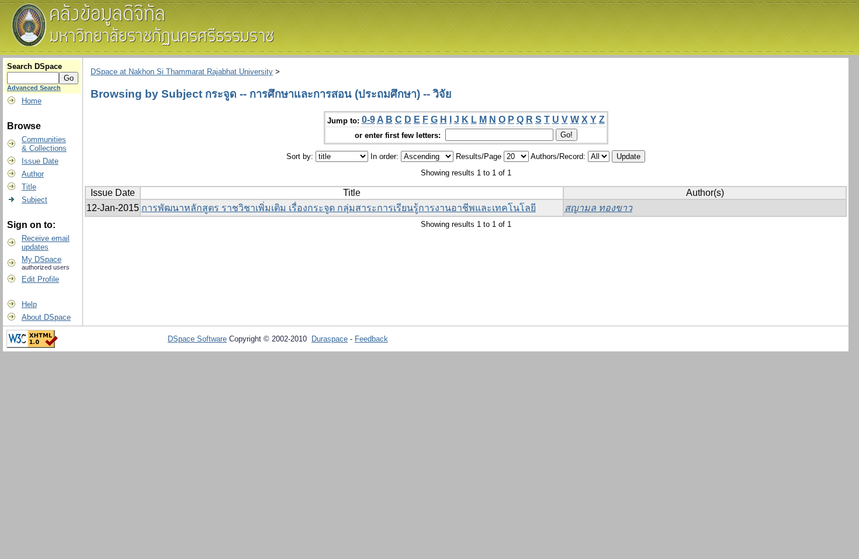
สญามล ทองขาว (598, 208)
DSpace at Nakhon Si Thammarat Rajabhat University (182, 71)
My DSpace (41, 259)
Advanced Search (34, 87)
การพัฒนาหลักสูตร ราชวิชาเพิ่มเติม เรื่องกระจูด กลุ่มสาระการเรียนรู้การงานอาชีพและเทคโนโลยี (338, 208)
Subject (34, 199)
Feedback (371, 338)
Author (33, 174)
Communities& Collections (44, 144)
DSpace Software (197, 338)
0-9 (368, 120)
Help (29, 304)
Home (31, 100)
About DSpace (46, 317)
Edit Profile (40, 279)
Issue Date (40, 161)
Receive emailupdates (46, 242)
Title (29, 186)
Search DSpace (34, 66)
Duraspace (329, 338)
